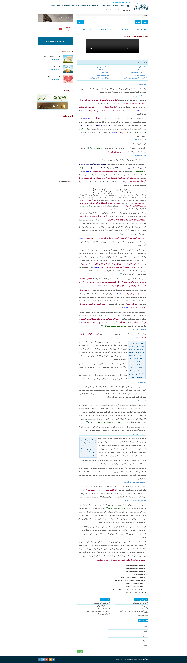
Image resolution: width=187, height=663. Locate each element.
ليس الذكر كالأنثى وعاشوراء (101, 603)
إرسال (80, 652)
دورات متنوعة (96, 5)
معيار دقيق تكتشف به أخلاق (51, 56)
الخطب (139, 15)
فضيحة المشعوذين (142, 615)
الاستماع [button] (145, 22)
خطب (122, 5)
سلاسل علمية (106, 5)
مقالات (53, 5)
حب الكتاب (56, 66)
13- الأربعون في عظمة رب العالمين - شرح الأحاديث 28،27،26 (133, 612)
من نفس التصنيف (140, 600)
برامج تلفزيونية (85, 5)
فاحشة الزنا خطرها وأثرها (102, 606)
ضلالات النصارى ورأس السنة (101, 608)
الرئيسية (145, 15)
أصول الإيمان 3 (142, 606)
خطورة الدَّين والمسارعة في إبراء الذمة (98, 611)
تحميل (79, 22)
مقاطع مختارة (66, 5)
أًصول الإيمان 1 (142, 608)
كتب (58, 5)
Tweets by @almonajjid (65, 181)
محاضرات (115, 5)
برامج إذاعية (75, 5)
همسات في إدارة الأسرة (52, 76)
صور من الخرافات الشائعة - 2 (139, 603)
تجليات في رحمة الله (103, 614)
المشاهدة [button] (138, 22)
